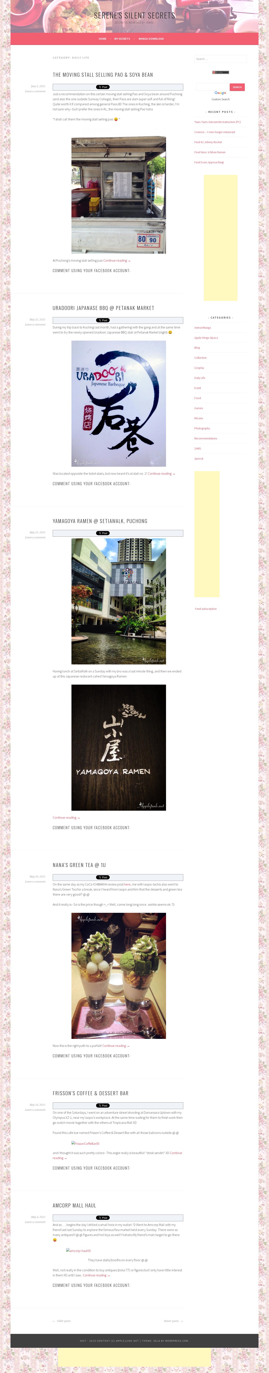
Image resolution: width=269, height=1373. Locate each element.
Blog (197, 347)
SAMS (197, 448)
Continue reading (117, 260)
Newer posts (171, 1321)
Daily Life (199, 378)
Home (102, 39)
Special (198, 458)
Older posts (63, 1321)
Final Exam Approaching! (209, 162)
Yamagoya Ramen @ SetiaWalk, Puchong (100, 520)
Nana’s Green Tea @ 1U (79, 864)
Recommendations (205, 438)
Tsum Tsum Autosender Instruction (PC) (217, 122)
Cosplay (199, 368)
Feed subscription (206, 609)
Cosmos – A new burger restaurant (214, 132)
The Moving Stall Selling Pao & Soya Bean (103, 74)
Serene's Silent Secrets (134, 15)
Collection (200, 358)
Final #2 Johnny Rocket (208, 142)
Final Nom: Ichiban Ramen (209, 152)
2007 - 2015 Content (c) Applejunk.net (109, 1340)
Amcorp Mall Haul (74, 1205)
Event (197, 388)
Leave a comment (35, 91)
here (127, 884)
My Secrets (122, 39)
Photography (202, 428)
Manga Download (151, 39)
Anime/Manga (202, 327)
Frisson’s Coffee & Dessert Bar (91, 1093)
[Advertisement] (220, 238)
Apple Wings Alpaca (206, 338)
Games (198, 408)
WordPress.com (176, 1340)
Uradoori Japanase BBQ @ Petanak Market (103, 307)
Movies (198, 418)
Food (197, 398)
